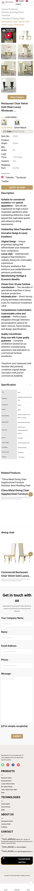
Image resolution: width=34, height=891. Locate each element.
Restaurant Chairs (6, 781)
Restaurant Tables (6, 778)
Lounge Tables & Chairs (8, 784)
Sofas (3, 792)
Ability (3, 810)
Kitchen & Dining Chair (13, 18)
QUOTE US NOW (17, 187)
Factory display (5, 804)
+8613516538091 (21, 847)
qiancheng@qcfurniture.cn (25, 851)
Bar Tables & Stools (6, 786)
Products (13, 9)
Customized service (24, 860)
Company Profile (6, 824)
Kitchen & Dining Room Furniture (13, 14)
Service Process (5, 807)
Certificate (4, 827)
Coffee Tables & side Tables (9, 789)
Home (5, 9)
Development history (7, 821)
